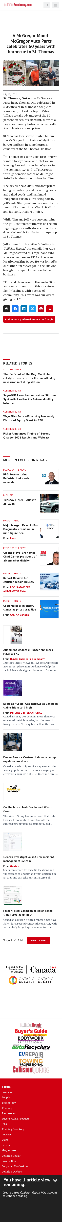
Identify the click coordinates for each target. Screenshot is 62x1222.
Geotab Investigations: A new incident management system (28, 859)
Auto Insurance (12, 369)
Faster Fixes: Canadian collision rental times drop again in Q (28, 912)
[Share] (15, 308)
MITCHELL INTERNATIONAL (26, 712)
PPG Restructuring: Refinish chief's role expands (16, 478)
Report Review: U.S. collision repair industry (18, 580)
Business (8, 495)
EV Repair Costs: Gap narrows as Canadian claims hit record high (30, 705)
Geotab (14, 866)
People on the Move (14, 469)
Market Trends (12, 520)
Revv (13, 538)
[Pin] (41, 308)
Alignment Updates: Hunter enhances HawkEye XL (28, 652)
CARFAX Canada (19, 614)
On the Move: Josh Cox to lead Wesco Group (27, 809)
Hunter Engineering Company (27, 658)
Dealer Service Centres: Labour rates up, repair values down (29, 759)
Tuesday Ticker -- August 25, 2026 (19, 502)
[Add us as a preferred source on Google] (49, 308)
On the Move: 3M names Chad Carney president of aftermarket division (20, 556)
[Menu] (55, 5)
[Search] (46, 5)
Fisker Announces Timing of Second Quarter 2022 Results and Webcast (26, 435)
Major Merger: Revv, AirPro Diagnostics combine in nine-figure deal (20, 529)
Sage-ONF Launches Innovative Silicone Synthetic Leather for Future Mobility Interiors (29, 399)
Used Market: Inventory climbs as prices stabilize (19, 607)
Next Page (38, 940)
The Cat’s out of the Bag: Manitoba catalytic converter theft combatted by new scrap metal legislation (29, 378)
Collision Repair (12, 390)
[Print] (6, 308)
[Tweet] (32, 308)
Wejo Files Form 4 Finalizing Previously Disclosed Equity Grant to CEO (28, 418)
